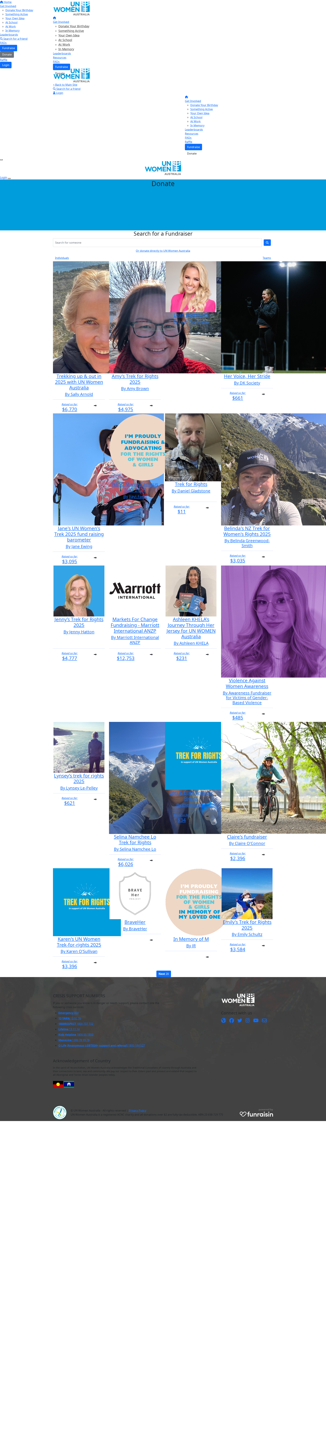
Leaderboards (62, 53)
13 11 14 (69, 1029)
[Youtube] (256, 1020)
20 (164, 974)
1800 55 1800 (75, 1034)
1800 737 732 (75, 1024)
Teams (267, 258)
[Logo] (71, 8)
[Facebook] (231, 1020)
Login (59, 93)
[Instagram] (248, 1020)
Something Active (71, 31)
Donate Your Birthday (73, 26)
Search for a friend (68, 89)
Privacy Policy (137, 1110)
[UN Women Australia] (223, 1020)
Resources (59, 57)
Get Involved (61, 22)
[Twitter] (239, 1020)
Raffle (188, 142)
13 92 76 (69, 1018)
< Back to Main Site (65, 85)
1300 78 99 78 (73, 1040)
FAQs (56, 61)
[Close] (9, 178)
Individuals (62, 258)
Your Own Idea (68, 35)
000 (68, 1013)
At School (65, 40)
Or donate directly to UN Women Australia (163, 251)
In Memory (66, 49)
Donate (60, 73)
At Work (64, 44)
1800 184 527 (101, 1045)
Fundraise (61, 67)
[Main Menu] (1, 159)
